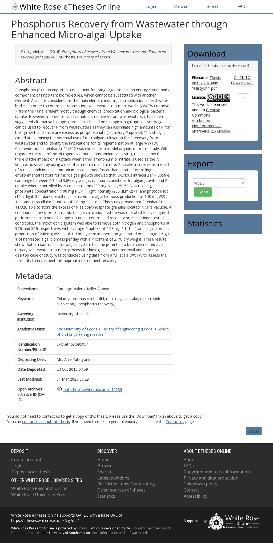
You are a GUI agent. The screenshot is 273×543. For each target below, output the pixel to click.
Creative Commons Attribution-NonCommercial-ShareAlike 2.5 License (211, 120)
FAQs (243, 6)
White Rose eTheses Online (70, 6)
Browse (181, 6)
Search (213, 6)
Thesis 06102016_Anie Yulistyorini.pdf (206, 83)
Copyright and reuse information (217, 472)
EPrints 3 (83, 528)
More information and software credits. (121, 532)
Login (151, 6)
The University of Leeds (77, 329)
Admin (254, 431)
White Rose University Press (39, 494)
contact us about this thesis (46, 421)
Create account (26, 459)
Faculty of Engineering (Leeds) (128, 329)
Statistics (106, 496)
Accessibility (195, 496)
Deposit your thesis (30, 472)
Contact (191, 490)
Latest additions (113, 478)
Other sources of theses (121, 490)
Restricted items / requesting (126, 484)
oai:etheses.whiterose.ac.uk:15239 (92, 389)
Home (103, 459)
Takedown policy (200, 484)
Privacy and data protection (211, 478)
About (190, 459)
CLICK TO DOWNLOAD (242, 80)
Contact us (175, 421)
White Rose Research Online (39, 488)
